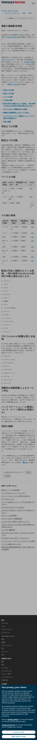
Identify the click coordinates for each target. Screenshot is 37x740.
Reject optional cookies (19, 736)
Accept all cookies (18, 732)
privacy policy (13, 719)
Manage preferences (8, 725)
